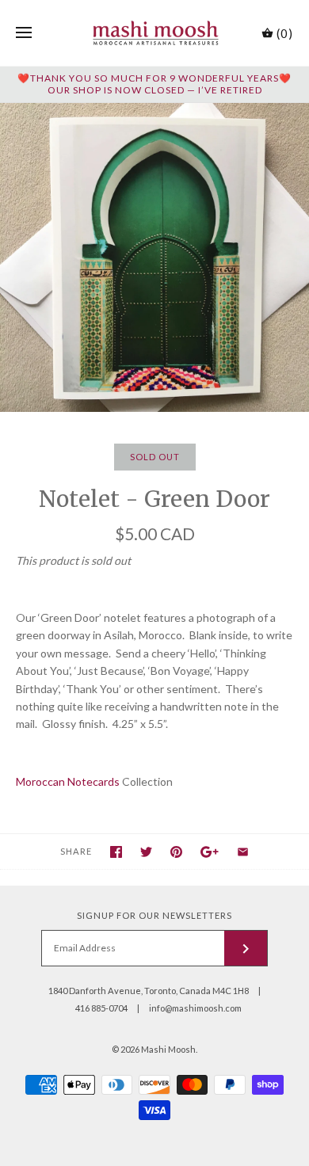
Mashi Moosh (168, 1049)
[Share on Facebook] (116, 852)
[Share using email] (243, 852)
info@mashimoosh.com (195, 1008)
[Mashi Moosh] (155, 33)
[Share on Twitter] (146, 852)
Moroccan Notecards (68, 781)
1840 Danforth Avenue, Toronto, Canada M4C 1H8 (148, 990)
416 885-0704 (101, 1008)
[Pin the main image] (176, 852)
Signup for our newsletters (154, 915)
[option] (154, 257)
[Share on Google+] (209, 852)
